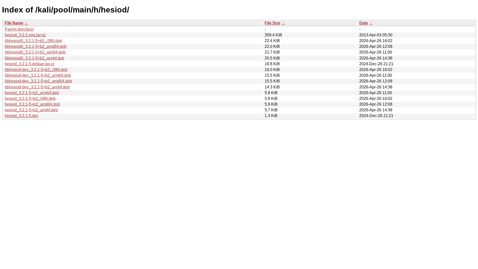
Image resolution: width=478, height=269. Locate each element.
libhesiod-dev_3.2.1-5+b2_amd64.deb (38, 81)
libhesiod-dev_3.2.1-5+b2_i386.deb (36, 69)
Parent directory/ (19, 29)
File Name (14, 23)
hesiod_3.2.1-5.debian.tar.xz (30, 64)
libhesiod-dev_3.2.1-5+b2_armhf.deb (37, 87)
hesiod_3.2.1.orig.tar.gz (25, 35)
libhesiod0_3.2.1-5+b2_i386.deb (33, 41)
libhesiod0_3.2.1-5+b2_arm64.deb (35, 52)
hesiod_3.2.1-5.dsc (21, 116)
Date (363, 23)
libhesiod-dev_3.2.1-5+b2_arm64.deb (38, 75)
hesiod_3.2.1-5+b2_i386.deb (30, 98)
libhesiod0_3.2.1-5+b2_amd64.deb (35, 46)
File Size (272, 23)
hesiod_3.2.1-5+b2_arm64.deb (32, 93)
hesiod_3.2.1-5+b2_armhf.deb (31, 110)
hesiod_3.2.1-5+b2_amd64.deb (32, 104)
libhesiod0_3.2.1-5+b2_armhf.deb (34, 58)
